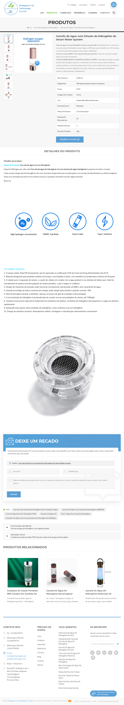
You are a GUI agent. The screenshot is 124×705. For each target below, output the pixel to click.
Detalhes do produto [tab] (62, 151)
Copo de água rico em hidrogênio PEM (21, 514)
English (93, 5)
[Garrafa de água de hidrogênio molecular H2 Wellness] (62, 573)
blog (39, 657)
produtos (41, 640)
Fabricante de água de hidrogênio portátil (67, 634)
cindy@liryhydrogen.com (16, 656)
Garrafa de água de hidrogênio (46, 27)
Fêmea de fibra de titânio (69, 672)
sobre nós (41, 644)
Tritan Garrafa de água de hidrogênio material (69, 654)
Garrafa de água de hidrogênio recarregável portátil (20, 592)
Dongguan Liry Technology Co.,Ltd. (26, 8)
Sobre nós (65, 13)
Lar (42, 13)
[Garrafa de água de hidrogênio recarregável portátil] (23, 573)
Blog (76, 701)
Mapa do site (85, 701)
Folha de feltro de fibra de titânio (69, 682)
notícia (40, 665)
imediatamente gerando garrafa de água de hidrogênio (68, 641)
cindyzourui (17, 663)
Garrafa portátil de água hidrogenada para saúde (99, 592)
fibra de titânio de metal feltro (68, 676)
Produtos (51, 13)
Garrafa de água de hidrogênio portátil (66, 648)
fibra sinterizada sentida (68, 688)
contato (105, 13)
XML (94, 701)
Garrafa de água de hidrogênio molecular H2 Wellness (59, 592)
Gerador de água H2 (48, 514)
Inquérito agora (68, 139)
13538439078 (16, 633)
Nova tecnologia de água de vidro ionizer (69, 666)
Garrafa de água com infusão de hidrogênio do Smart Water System (45, 463)
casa (39, 636)
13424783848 (13, 648)
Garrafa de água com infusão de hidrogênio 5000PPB (83, 510)
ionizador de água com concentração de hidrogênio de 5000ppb (31, 518)
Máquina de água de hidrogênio (66, 660)
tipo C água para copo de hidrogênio (75, 514)
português (83, 5)
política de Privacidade (108, 701)
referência (79, 13)
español (102, 5)
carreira (92, 13)
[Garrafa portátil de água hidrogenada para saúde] (101, 573)
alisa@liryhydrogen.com (16, 659)
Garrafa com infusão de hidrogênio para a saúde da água (35, 510)
